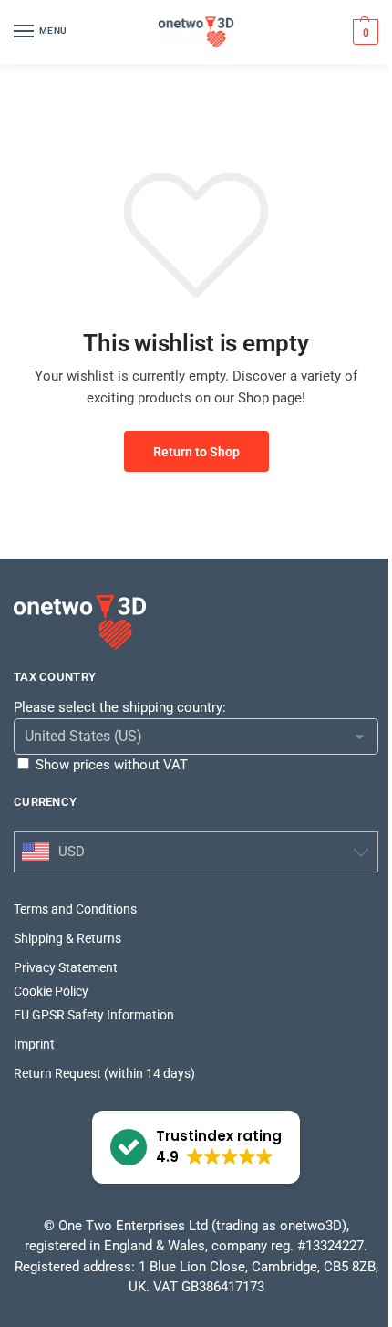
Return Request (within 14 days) (104, 1073)
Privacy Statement (66, 967)
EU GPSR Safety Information (94, 1015)
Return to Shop (196, 451)
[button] (363, 32)
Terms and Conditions (75, 909)
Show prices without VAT (112, 765)
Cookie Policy (51, 991)
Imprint (34, 1044)
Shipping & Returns (67, 938)
